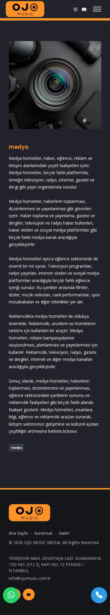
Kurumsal (43, 533)
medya (18, 147)
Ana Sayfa (19, 533)
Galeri (64, 533)
